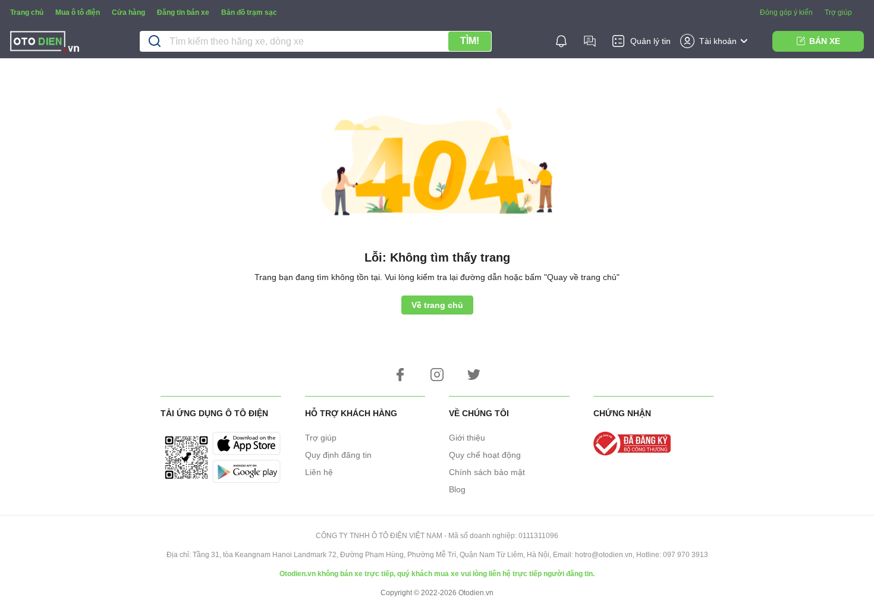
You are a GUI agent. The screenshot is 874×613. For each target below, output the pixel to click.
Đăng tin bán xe (183, 12)
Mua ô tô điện (77, 12)
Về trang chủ (437, 305)
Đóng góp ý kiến (786, 12)
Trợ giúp (838, 12)
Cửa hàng (128, 12)
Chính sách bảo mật (487, 472)
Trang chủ (26, 12)
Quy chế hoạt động (485, 455)
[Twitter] (473, 374)
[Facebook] (400, 374)
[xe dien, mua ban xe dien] (44, 43)
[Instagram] (437, 374)
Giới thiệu (467, 437)
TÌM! (469, 41)
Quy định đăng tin (338, 455)
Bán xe (824, 41)
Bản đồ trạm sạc (249, 12)
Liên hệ (319, 472)
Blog (457, 489)
